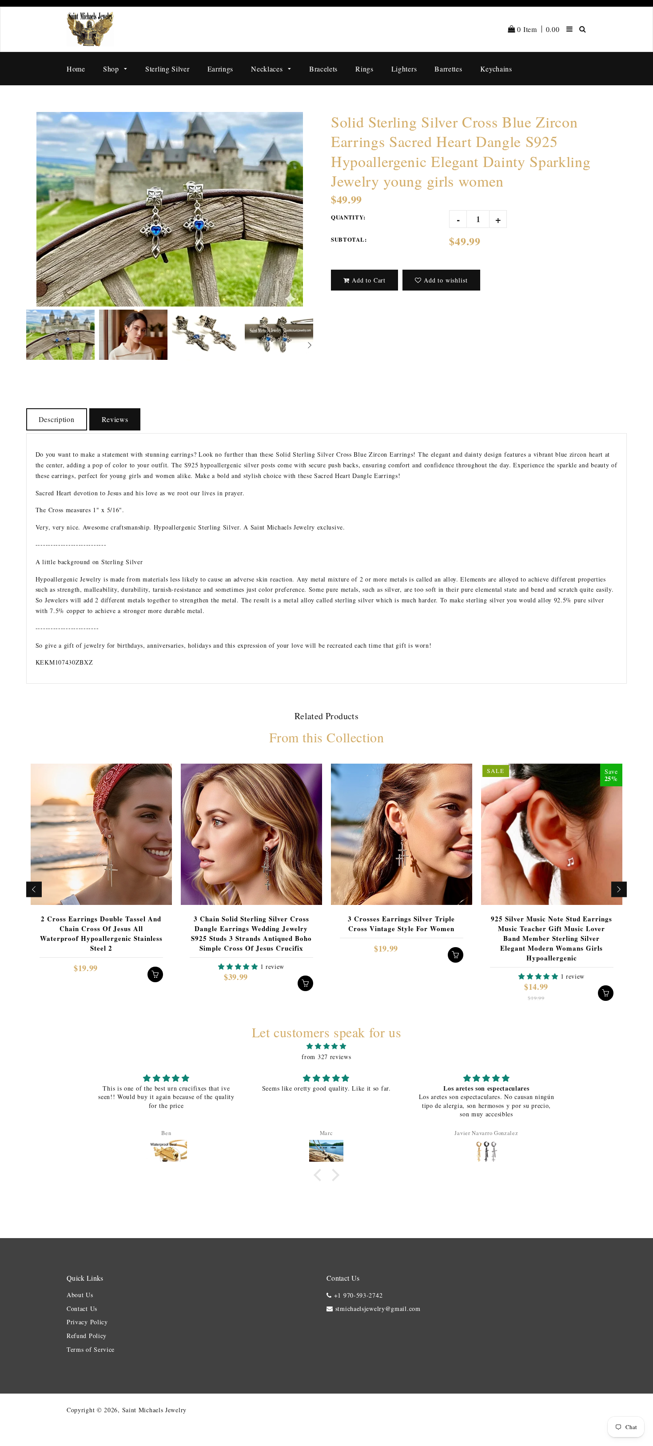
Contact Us (82, 1308)
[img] (326, 1046)
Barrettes (448, 68)
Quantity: (348, 217)
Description (57, 419)
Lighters (404, 68)
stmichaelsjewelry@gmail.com (378, 1308)
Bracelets (323, 68)
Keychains (496, 68)
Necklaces (268, 68)
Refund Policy (87, 1335)
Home (76, 68)
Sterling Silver (167, 68)
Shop (112, 68)
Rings (364, 68)
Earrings (220, 68)
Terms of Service (91, 1349)
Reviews (115, 419)
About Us (80, 1295)
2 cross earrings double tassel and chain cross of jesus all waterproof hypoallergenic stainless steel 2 (101, 933)
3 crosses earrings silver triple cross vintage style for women (401, 923)
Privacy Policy (87, 1322)
